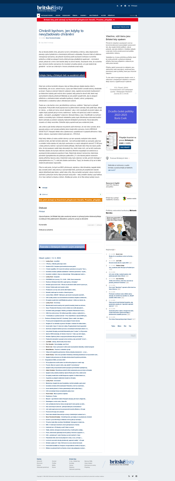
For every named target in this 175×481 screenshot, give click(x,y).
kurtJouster (57, 380)
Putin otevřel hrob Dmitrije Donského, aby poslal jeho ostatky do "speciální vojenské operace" (121, 304)
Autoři (103, 15)
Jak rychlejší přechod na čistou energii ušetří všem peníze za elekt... (65, 404)
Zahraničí (39, 461)
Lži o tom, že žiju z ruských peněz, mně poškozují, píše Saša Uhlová (120, 275)
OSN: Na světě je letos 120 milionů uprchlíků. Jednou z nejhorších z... (65, 313)
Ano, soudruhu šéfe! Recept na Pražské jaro (121, 268)
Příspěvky (111, 15)
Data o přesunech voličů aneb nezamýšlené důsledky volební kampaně (73, 347)
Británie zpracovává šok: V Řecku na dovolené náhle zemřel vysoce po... (67, 284)
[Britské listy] (62, 75)
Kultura (39, 465)
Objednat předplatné (121, 27)
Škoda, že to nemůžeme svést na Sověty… (121, 257)
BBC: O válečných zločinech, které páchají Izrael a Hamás (62, 425)
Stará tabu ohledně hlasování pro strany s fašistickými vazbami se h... (66, 414)
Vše (130, 326)
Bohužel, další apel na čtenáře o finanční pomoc (59, 292)
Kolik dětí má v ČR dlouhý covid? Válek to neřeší (60, 427)
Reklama (71, 467)
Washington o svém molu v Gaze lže (56, 401)
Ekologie (44, 188)
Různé (54, 467)
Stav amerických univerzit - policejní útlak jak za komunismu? (63, 406)
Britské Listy (122, 463)
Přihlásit (134, 6)
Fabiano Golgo (120, 265)
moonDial (56, 261)
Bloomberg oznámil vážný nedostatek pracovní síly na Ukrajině (74, 370)
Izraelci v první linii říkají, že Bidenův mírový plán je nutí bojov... (64, 419)
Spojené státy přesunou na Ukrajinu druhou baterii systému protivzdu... (66, 357)
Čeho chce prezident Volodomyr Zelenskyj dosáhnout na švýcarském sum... (76, 355)
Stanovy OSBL (88, 461)
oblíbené (99, 225)
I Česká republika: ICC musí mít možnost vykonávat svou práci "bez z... (66, 269)
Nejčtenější (110, 249)
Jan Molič (48, 342)
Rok (125, 326)
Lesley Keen (49, 261)
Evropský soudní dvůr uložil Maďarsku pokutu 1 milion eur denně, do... (66, 300)
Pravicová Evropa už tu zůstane (55, 412)
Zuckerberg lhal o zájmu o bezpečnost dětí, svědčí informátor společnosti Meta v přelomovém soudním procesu (121, 312)
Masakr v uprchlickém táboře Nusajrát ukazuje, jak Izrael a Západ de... (66, 399)
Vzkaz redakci (88, 463)
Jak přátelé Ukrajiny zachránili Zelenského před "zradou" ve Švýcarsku (66, 331)
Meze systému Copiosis (61, 393)
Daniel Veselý (50, 355)
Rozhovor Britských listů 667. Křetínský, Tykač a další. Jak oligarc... (64, 318)
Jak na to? (111, 170)
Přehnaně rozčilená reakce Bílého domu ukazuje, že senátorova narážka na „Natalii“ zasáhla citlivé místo (121, 295)
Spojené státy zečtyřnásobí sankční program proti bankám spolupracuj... (67, 368)
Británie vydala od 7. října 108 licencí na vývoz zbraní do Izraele (64, 443)
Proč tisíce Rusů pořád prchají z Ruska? (122, 319)
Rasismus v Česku (51, 396)
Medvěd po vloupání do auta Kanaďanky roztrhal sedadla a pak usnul (65, 383)
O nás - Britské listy (74, 461)
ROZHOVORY (66, 15)
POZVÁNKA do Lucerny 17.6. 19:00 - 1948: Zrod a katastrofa (63, 279)
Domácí (54, 461)
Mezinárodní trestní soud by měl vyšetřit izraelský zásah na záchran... (66, 305)
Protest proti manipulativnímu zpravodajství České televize (63, 321)
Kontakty (71, 463)
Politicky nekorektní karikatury (121, 211)
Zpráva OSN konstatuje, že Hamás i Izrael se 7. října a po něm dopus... (66, 334)
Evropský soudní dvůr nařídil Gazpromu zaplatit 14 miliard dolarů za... (66, 375)
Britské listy (51, 8)
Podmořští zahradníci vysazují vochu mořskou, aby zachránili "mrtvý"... (66, 339)
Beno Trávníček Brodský (53, 38)
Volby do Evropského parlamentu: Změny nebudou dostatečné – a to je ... (67, 352)
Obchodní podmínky (74, 469)
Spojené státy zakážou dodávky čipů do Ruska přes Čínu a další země (66, 373)
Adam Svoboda (50, 370)
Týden (113, 326)
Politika (54, 463)
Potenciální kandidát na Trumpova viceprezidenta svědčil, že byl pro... (66, 445)
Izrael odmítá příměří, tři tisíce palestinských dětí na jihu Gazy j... (64, 388)
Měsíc (119, 326)
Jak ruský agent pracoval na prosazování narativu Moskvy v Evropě (65, 409)
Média (53, 465)
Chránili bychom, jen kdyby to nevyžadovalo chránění (76, 417)
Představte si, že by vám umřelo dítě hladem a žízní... (61, 290)
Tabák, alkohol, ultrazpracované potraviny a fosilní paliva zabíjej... (64, 430)
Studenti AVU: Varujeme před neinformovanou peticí (61, 266)
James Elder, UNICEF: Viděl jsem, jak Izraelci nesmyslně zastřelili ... (65, 295)
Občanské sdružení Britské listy (56, 476)
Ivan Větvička (120, 279)
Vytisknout (45, 194)
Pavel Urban (49, 393)
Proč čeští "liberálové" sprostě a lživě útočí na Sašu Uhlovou (122, 288)
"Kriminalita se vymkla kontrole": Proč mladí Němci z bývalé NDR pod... (66, 316)
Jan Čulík (118, 261)
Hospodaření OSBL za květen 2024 (55, 360)
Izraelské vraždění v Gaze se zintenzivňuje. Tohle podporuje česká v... (66, 274)
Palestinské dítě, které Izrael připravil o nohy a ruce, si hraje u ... (64, 438)
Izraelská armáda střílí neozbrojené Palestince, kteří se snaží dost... (65, 386)
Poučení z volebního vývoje (62, 349)
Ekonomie (39, 463)
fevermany (57, 303)
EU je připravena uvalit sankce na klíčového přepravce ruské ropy (65, 362)
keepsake (57, 277)
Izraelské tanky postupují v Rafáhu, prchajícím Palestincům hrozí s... (65, 310)
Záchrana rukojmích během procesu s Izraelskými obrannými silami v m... (67, 329)
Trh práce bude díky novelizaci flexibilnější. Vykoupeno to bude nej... (65, 422)
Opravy (71, 465)
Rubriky (83, 15)
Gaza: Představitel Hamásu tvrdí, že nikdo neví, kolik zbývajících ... (65, 308)
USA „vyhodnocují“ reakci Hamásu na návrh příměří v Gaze (63, 435)
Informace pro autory (90, 465)
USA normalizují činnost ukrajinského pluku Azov (60, 391)
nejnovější (91, 225)
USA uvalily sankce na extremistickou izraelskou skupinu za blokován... (66, 297)
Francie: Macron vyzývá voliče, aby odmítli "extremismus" (63, 365)
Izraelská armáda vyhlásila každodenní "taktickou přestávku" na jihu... (66, 271)
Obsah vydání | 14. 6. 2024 (50, 258)
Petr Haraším (50, 344)
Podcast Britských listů (119, 158)
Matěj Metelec (50, 349)
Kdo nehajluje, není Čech (61, 344)
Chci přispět (125, 147)
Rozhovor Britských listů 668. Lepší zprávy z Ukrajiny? (61, 282)
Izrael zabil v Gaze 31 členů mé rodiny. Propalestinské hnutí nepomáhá (66, 326)
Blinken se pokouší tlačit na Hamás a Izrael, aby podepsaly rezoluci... (65, 448)
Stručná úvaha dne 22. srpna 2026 (120, 263)
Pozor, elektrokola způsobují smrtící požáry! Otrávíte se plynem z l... (65, 432)
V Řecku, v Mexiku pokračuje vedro (56, 264)
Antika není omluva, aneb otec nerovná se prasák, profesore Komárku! (121, 281)
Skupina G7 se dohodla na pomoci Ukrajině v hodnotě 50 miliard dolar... (66, 323)
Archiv (58, 15)
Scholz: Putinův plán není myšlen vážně (57, 287)
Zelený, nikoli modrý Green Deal (61, 342)
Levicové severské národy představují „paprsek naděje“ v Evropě (65, 440)
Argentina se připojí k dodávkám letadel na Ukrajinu (61, 378)
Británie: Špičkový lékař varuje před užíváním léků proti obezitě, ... (65, 336)
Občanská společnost (43, 467)
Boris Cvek (49, 347)
